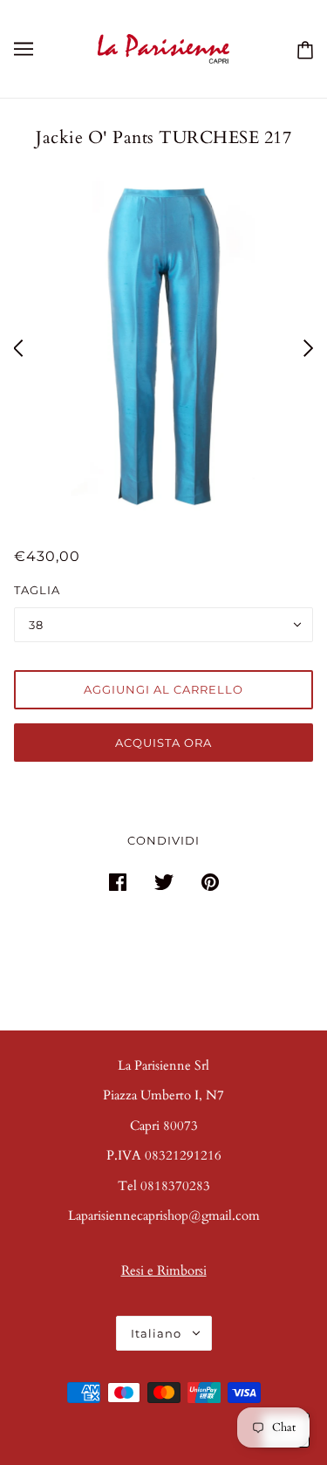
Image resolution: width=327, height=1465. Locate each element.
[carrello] (301, 49)
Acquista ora (163, 743)
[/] (163, 47)
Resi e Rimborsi (164, 1270)
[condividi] (117, 882)
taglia (37, 590)
